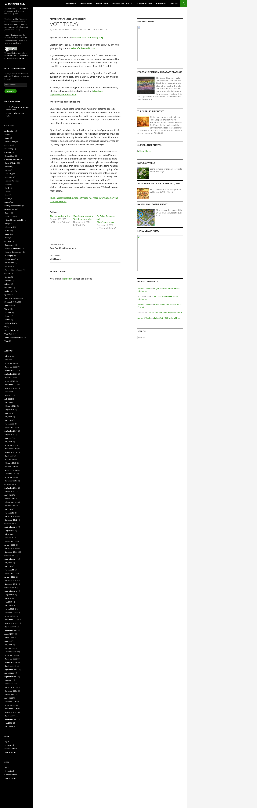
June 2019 (8, 438)
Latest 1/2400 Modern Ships (167, 318)
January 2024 (9, 363)
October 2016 (10, 484)
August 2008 (9, 673)
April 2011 (8, 566)
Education (8, 177)
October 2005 (10, 716)
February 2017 (10, 474)
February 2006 (10, 701)
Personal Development (13, 252)
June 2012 (8, 538)
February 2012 (10, 541)
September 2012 (10, 527)
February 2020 (10, 427)
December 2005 (10, 709)
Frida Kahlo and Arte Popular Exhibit (165, 312)
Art (5, 134)
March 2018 (9, 459)
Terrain (7, 309)
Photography (86, 3)
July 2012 (8, 534)
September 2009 (10, 630)
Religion (7, 277)
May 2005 (8, 723)
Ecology (7, 170)
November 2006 (10, 691)
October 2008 (10, 666)
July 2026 (8, 356)
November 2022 (10, 388)
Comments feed (10, 749)
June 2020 (8, 413)
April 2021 (8, 402)
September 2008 (10, 669)
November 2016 (10, 481)
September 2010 (10, 591)
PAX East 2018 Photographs (63, 246)
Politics (67, 19)
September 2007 (10, 677)
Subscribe (174, 3)
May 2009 (8, 644)
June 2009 (8, 641)
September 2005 (10, 719)
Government (9, 209)
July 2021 (8, 399)
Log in (6, 741)
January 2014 (9, 506)
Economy (8, 174)
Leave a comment (99, 30)
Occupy (7, 241)
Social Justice (9, 291)
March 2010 (9, 609)
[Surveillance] (144, 151)
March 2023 (9, 377)
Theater (7, 316)
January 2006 (9, 705)
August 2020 (9, 409)
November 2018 (10, 452)
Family (7, 188)
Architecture (9, 131)
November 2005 (10, 712)
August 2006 (9, 694)
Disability (8, 166)
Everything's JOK (14, 3)
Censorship (8, 149)
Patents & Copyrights (12, 248)
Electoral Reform (11, 181)
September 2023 (10, 374)
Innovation (8, 216)
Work (6, 341)
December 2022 (10, 385)
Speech (7, 295)
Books (6, 138)
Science (7, 284)
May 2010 (8, 602)
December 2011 (10, 548)
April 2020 (8, 420)
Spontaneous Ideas (144, 3)
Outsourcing (9, 245)
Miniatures (8, 227)
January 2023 (9, 381)
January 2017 (9, 477)
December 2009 (10, 620)
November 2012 (10, 520)
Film (6, 191)
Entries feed (9, 745)
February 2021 (10, 406)
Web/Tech (8, 334)
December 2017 (10, 470)
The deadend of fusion (60, 216)
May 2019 (8, 441)
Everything (161, 3)
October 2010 (10, 587)
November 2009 (10, 623)
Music (6, 231)
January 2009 (9, 655)
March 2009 (9, 648)
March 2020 (9, 424)
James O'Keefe (79, 30)
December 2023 (10, 367)
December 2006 (10, 687)
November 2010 (10, 584)
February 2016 (10, 502)
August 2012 (9, 531)
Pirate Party (71, 3)
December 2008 (10, 659)
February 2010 (10, 612)
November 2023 (10, 370)
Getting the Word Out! (13, 206)
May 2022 (8, 395)
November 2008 (10, 662)
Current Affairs (10, 163)
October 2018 (10, 456)
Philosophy (8, 255)
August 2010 (9, 595)
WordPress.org (10, 752)
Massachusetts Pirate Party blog (87, 37)
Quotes (7, 273)
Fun (6, 195)
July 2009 (8, 637)
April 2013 (8, 509)
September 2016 (10, 488)
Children (7, 152)
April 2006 (8, 698)
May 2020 (8, 417)
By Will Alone (102, 3)
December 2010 (10, 580)
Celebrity (8, 145)
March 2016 (9, 498)
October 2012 (10, 523)
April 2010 (8, 605)
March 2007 (9, 684)
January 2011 (9, 577)
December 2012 (10, 516)
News (6, 238)
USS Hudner (55, 257)
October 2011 (10, 555)
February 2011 (10, 573)
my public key (15, 43)
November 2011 (10, 552)
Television (8, 305)
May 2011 (8, 563)
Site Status (8, 287)
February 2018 (10, 463)
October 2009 (10, 627)
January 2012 (9, 545)
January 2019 (9, 445)
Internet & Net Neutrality (14, 220)
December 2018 (10, 449)
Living (6, 223)
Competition (9, 156)
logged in (67, 278)
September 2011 (10, 559)
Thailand (7, 312)
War (6, 327)
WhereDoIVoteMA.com (83, 48)
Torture (7, 320)
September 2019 (10, 431)
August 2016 (9, 491)
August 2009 (9, 634)
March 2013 (9, 513)
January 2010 (9, 616)
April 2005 (8, 726)
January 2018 (9, 466)
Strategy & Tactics (11, 302)
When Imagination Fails (122, 3)
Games (7, 202)
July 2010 (8, 598)
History (7, 213)
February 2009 (10, 652)
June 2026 (8, 360)
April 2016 (8, 495)
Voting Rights (79, 19)
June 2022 (8, 392)
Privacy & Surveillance (13, 270)
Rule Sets (7, 280)
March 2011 (9, 570)
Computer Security (11, 159)
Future (7, 198)
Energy (7, 184)
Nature (7, 234)
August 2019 (9, 434)
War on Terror (9, 330)
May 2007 (8, 680)
